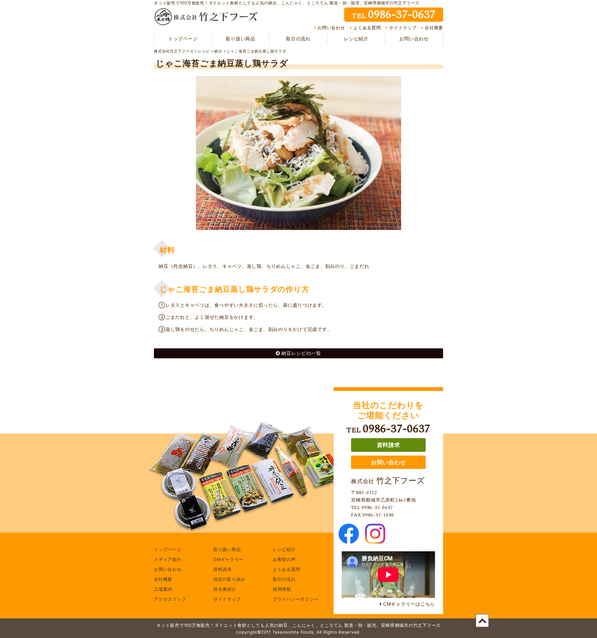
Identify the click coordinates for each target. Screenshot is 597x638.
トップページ (183, 39)
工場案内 (163, 589)
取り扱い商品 (240, 39)
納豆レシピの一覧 (301, 353)
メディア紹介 (168, 559)
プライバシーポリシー (296, 599)
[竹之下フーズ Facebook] (349, 540)
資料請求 (388, 445)
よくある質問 (367, 27)
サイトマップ (403, 27)
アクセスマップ (170, 599)
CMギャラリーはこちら (409, 604)
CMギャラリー (228, 559)
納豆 (218, 51)
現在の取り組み (229, 579)
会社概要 (434, 27)
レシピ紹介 (356, 39)
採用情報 (282, 589)
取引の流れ (298, 39)
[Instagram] (375, 540)
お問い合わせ (331, 27)
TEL (394, 14)
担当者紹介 (224, 589)
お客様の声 (284, 559)
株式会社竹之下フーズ (174, 51)
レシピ (204, 51)
